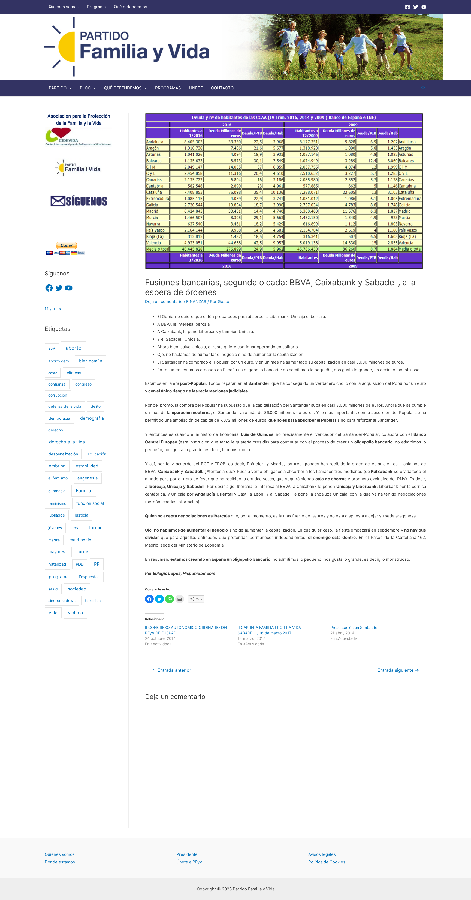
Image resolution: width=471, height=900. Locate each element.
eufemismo (58, 478)
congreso (83, 384)
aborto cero (58, 361)
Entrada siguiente (398, 670)
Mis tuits (53, 308)
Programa (96, 6)
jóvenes (55, 528)
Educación (97, 454)
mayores (57, 551)
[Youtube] (423, 7)
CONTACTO (222, 88)
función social (90, 503)
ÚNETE (196, 88)
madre (54, 540)
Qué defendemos (130, 6)
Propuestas (89, 576)
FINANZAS (196, 301)
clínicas (74, 372)
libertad (95, 527)
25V (51, 348)
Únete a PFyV (189, 862)
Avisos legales (322, 854)
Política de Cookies (326, 862)
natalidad (57, 564)
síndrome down (62, 600)
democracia (59, 418)
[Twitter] (415, 7)
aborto (73, 348)
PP (96, 564)
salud (53, 589)
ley (75, 527)
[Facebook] (407, 7)
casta (52, 373)
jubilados (57, 515)
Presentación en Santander (354, 627)
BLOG (85, 88)
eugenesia (87, 478)
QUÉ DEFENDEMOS (123, 88)
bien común (90, 361)
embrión (57, 466)
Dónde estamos (60, 862)
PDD (80, 564)
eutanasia (56, 491)
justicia (81, 515)
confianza (57, 384)
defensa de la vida (64, 406)
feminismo (57, 503)
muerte (81, 551)
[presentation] (69, 88)
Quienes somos (64, 6)
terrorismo (94, 600)
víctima (75, 612)
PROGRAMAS (168, 88)
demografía (92, 418)
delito (96, 406)
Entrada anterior (171, 670)
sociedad (77, 589)
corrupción (57, 395)
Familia (83, 490)
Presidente (187, 854)
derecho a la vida (67, 442)
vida (53, 612)
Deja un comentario (164, 301)
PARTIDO (58, 88)
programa (59, 576)
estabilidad (87, 466)
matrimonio (80, 540)
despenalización (63, 454)
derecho (55, 430)
